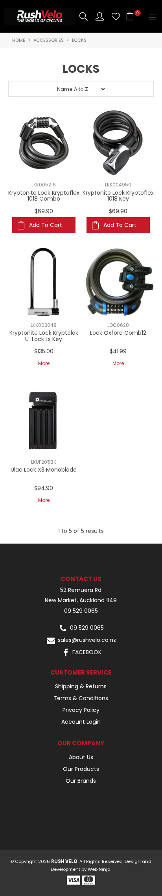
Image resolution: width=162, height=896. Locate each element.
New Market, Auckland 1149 (81, 600)
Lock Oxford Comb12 (118, 333)
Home (18, 40)
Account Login (81, 722)
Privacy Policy (81, 710)
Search (83, 16)
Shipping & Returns (81, 686)
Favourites (116, 16)
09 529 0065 (81, 611)
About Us (81, 757)
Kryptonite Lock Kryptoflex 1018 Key (118, 196)
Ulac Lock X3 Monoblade (44, 470)
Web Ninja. (99, 869)
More (44, 363)
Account (100, 16)
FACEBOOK (86, 652)
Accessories (48, 40)
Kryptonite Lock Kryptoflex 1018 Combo (43, 196)
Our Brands (81, 781)
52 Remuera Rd (80, 590)
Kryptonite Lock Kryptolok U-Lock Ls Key (43, 336)
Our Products (81, 769)
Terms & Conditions (80, 698)
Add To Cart (45, 225)
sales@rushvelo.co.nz (86, 640)
